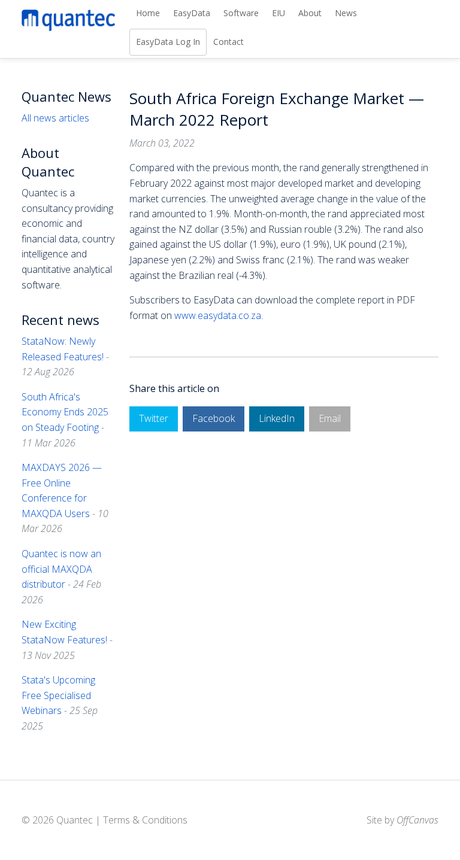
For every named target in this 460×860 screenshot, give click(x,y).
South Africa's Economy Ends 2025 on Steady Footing (65, 412)
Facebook (213, 418)
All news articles (55, 117)
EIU (278, 13)
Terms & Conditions (145, 819)
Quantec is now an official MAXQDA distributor (61, 569)
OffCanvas (417, 819)
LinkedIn (277, 418)
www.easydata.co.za (217, 315)
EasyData (191, 13)
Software (241, 13)
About (310, 13)
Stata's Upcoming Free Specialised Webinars (58, 695)
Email (330, 418)
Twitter (153, 418)
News (346, 13)
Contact (228, 41)
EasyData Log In (168, 41)
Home (148, 13)
